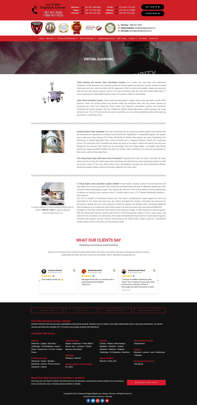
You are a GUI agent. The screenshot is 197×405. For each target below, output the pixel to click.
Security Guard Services (66, 38)
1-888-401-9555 (53, 15)
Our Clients (143, 38)
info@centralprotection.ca (52, 213)
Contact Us (153, 38)
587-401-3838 (53, 12)
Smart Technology (86, 38)
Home (41, 38)
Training (131, 38)
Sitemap (109, 396)
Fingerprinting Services (106, 38)
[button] (50, 38)
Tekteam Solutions (109, 394)
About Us (49, 38)
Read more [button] (86, 290)
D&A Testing (121, 38)
